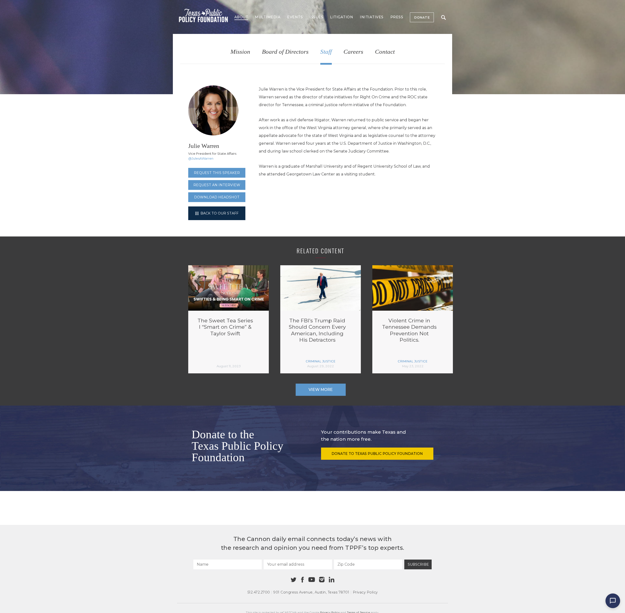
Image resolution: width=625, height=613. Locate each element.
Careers (353, 52)
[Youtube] (311, 579)
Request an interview (216, 185)
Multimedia (267, 17)
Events (295, 17)
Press (396, 17)
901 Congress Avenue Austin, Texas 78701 (311, 592)
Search (443, 17)
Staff (326, 52)
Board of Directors (285, 52)
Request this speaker (217, 173)
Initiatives (372, 17)
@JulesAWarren (200, 158)
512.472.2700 (259, 592)
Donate (422, 17)
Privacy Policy (365, 592)
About (241, 17)
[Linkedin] (331, 579)
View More (321, 389)
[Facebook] (302, 579)
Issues (316, 17)
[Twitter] (294, 579)
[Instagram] (322, 579)
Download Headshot (217, 197)
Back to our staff (219, 213)
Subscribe (418, 564)
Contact (385, 52)
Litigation (341, 17)
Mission (240, 52)
